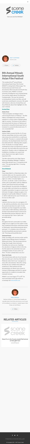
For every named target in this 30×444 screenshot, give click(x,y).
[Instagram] (17, 435)
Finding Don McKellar (15, 439)
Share (6, 65)
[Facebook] (12, 435)
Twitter (16, 65)
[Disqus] (15, 365)
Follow (15, 309)
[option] (15, 336)
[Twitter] (14, 435)
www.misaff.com (15, 280)
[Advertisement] (15, 35)
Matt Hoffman (14, 57)
